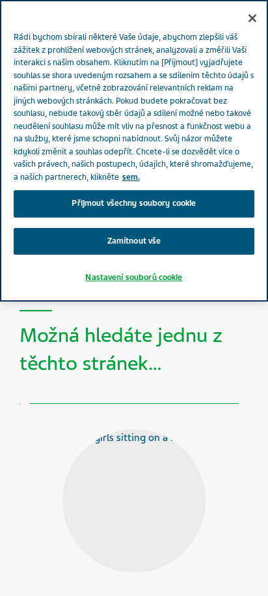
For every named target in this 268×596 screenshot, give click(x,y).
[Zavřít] (252, 18)
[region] (134, 151)
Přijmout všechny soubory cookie (134, 203)
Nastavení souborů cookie (133, 277)
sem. (131, 177)
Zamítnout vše (134, 241)
